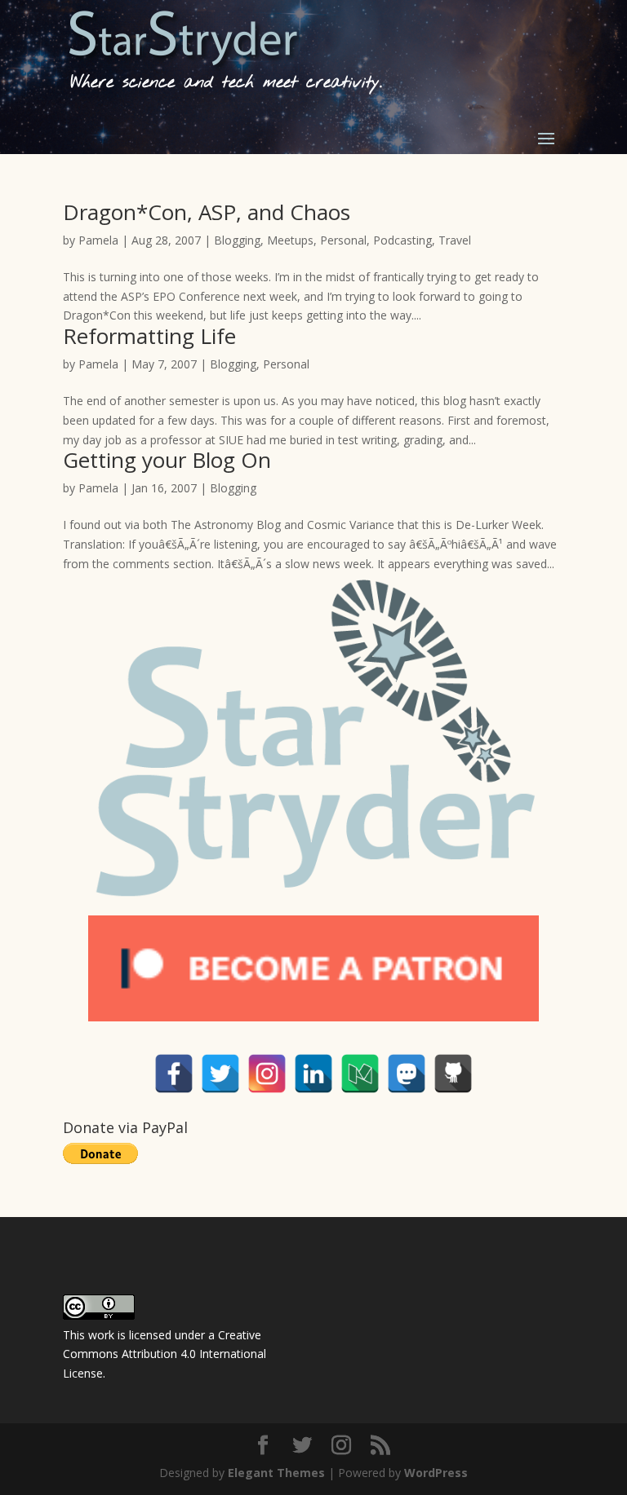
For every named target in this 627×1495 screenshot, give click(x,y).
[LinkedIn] (313, 1073)
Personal (343, 240)
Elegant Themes (276, 1472)
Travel (454, 240)
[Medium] (360, 1073)
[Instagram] (267, 1073)
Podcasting (402, 240)
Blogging (237, 240)
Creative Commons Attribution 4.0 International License (164, 1354)
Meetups (290, 240)
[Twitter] (220, 1073)
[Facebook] (173, 1073)
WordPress (436, 1472)
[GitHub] (453, 1073)
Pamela (98, 240)
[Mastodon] (406, 1073)
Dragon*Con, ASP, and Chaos (206, 212)
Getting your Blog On (167, 459)
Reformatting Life (149, 336)
